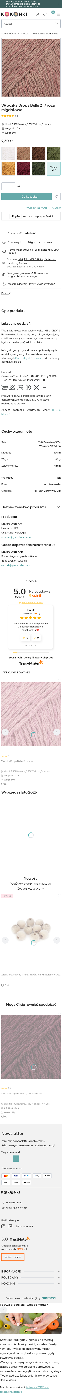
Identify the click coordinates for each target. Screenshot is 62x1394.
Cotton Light (22, 358)
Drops (5, 293)
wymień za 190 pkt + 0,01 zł (44, 207)
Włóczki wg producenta (45, 33)
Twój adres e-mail (10, 1152)
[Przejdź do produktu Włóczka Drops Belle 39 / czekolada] (38, 153)
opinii (35, 596)
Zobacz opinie (13, 1257)
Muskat (38, 358)
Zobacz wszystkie (28, 888)
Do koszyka (30, 196)
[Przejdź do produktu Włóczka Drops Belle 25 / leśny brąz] (23, 153)
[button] (56, 23)
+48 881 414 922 (14, 1202)
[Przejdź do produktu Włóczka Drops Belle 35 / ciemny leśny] (38, 169)
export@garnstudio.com (15, 565)
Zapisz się (16, 1158)
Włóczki (24, 33)
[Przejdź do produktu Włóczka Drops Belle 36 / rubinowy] (23, 169)
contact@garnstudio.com (16, 536)
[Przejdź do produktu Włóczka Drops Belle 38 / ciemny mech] (54, 153)
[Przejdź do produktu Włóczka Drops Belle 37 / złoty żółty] (8, 169)
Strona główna (8, 33)
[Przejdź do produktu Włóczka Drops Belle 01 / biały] (8, 153)
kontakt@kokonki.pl (16, 1207)
